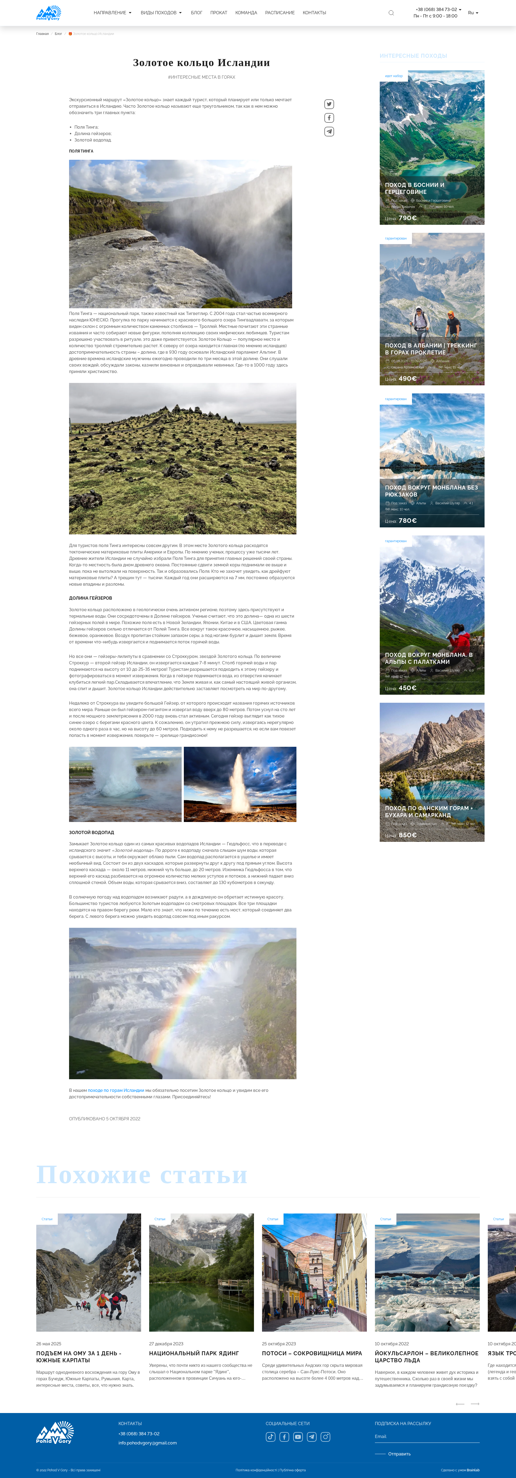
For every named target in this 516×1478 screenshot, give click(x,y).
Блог (58, 34)
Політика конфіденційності (256, 1470)
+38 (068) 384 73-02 (139, 1433)
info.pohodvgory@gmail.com (148, 1443)
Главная (42, 34)
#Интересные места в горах (201, 77)
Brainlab (473, 1470)
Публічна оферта (293, 1470)
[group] (88, 1301)
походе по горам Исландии (116, 1090)
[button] (329, 104)
